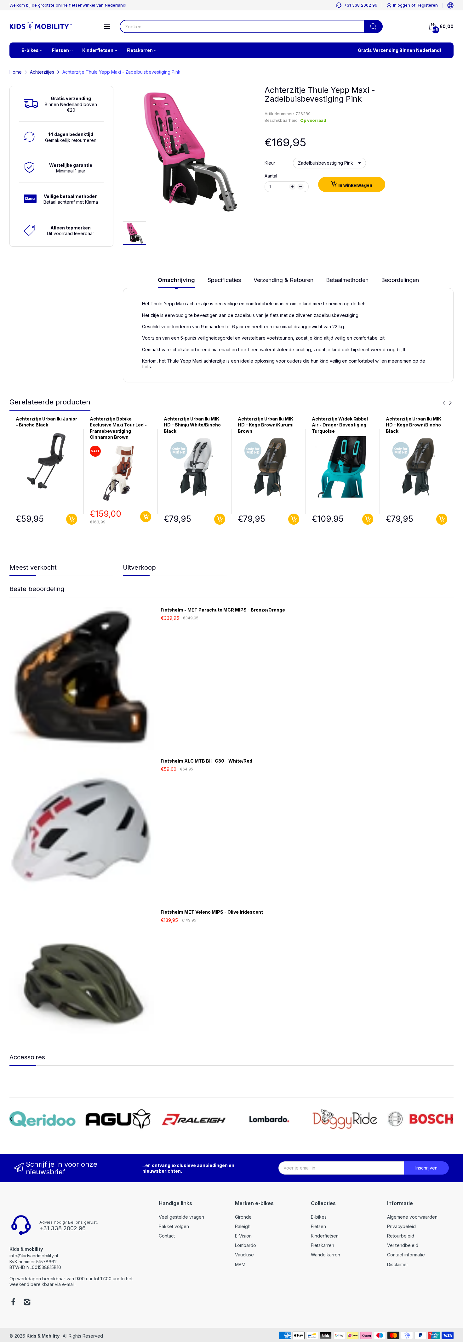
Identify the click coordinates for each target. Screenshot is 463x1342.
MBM (240, 1264)
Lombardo (245, 1245)
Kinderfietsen (325, 1235)
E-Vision (243, 1235)
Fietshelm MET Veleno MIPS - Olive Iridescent (212, 912)
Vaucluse (244, 1254)
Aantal (271, 175)
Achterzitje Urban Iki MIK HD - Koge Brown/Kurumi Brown (266, 425)
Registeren (427, 5)
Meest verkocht (33, 567)
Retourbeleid (400, 1235)
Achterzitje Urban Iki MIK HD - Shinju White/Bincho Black (192, 425)
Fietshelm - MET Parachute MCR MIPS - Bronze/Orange (223, 609)
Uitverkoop (139, 567)
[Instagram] (27, 1302)
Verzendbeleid (402, 1245)
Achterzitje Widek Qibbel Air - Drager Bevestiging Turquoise (340, 425)
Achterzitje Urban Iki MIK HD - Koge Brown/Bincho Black (413, 425)
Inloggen (402, 5)
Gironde (243, 1217)
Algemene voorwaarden (412, 1217)
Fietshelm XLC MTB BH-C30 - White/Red (206, 761)
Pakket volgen (174, 1226)
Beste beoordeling (36, 589)
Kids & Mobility (43, 1336)
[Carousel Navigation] (447, 403)
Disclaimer (397, 1264)
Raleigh (242, 1226)
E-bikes (319, 1217)
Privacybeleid (401, 1226)
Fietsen (318, 1226)
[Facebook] (13, 1302)
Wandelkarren (325, 1254)
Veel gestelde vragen (181, 1217)
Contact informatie (406, 1254)
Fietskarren (322, 1245)
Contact (167, 1235)
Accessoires (27, 1057)
